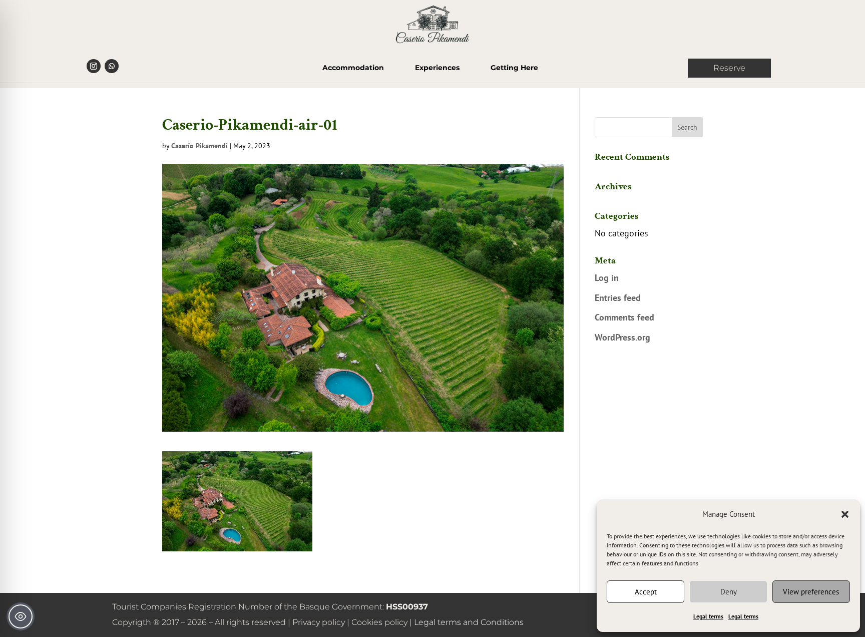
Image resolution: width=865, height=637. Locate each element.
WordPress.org (622, 337)
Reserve (729, 68)
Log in (607, 277)
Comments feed (624, 317)
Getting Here (514, 68)
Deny (728, 591)
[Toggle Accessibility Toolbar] (21, 616)
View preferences (811, 591)
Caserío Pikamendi (199, 145)
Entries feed (618, 297)
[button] (845, 514)
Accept (646, 591)
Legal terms (708, 616)
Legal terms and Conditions (469, 622)
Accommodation (353, 68)
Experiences (437, 68)
